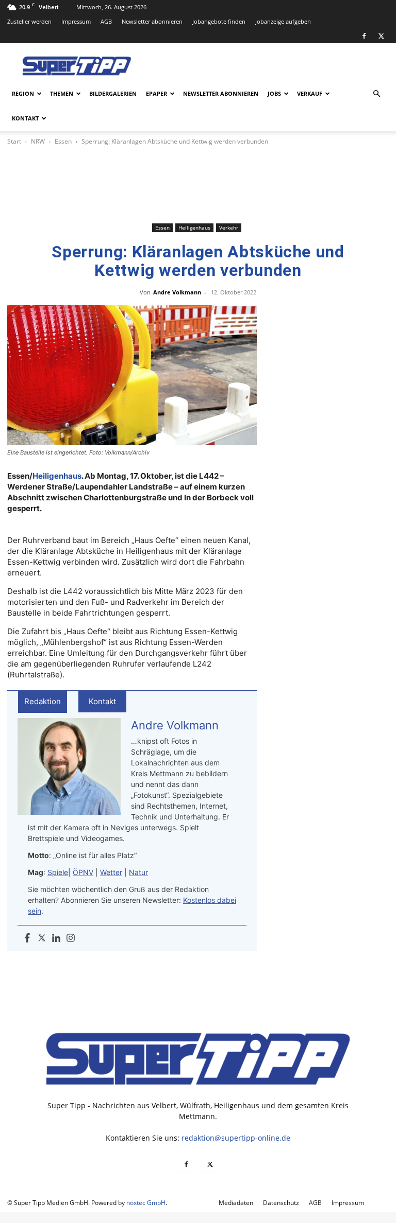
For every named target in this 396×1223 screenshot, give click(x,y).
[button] (376, 94)
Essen (63, 141)
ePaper (156, 93)
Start (14, 141)
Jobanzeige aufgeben (283, 21)
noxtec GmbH (146, 1202)
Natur (138, 872)
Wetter (111, 872)
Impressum (76, 21)
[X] (381, 36)
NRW (38, 141)
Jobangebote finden (218, 21)
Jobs (274, 93)
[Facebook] (364, 36)
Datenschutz (281, 1202)
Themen (61, 93)
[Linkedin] (56, 938)
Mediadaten (236, 1202)
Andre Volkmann (177, 292)
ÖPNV (83, 872)
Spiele (57, 872)
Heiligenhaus (194, 227)
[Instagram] (70, 938)
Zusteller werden (29, 21)
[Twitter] (41, 938)
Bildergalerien (113, 93)
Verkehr (228, 227)
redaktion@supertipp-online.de (236, 1138)
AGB (106, 21)
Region (23, 93)
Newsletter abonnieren (152, 21)
